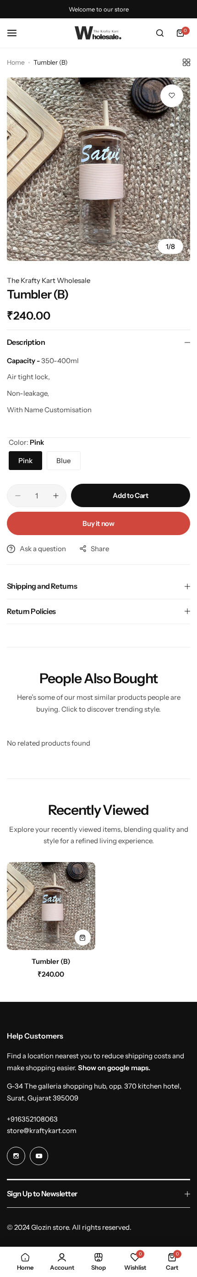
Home (16, 62)
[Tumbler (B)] (51, 906)
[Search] (160, 33)
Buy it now (98, 523)
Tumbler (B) (51, 961)
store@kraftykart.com (42, 1130)
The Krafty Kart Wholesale (48, 280)
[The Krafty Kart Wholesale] (98, 33)
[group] (98, 169)
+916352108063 (32, 1119)
